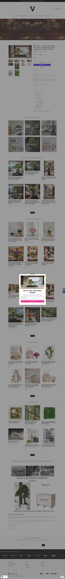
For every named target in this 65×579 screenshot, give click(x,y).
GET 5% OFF (32, 301)
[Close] (45, 275)
